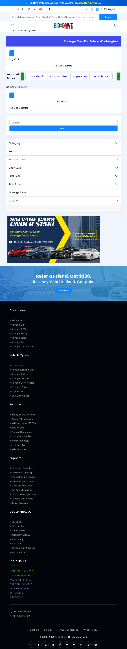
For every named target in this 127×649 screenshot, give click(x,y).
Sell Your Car (18, 552)
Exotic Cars (17, 365)
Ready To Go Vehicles (23, 414)
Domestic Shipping (21, 472)
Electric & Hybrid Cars (23, 369)
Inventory (25, 30)
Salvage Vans (18, 337)
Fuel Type (15, 176)
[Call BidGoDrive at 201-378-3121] (87, 9)
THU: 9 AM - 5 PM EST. (21, 584)
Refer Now (63, 290)
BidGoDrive (61, 637)
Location (14, 200)
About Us (16, 521)
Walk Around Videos (22, 436)
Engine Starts (80, 76)
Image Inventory (20, 440)
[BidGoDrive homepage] (63, 25)
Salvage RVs (17, 342)
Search (108, 16)
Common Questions (22, 468)
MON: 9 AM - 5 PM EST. (21, 571)
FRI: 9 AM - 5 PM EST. (20, 588)
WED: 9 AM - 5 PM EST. (21, 579)
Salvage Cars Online (22, 498)
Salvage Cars (18, 324)
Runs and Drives (58, 76)
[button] (12, 9)
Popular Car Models (21, 432)
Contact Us (17, 526)
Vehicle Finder (18, 449)
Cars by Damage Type (23, 494)
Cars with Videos (20, 395)
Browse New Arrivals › (87, 3)
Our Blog (34, 629)
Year (11, 151)
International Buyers (22, 481)
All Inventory (18, 320)
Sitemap (48, 629)
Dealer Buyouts (19, 503)
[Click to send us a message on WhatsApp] (92, 9)
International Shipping (23, 477)
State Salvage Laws (21, 485)
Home (16, 30)
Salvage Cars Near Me (23, 548)
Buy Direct (16, 543)
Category (14, 143)
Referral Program (20, 534)
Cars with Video (101, 76)
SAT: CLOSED (16, 592)
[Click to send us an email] (97, 9)
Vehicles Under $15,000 (23, 423)
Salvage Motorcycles (22, 346)
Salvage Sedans (19, 374)
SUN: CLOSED (16, 597)
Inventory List (18, 445)
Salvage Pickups (20, 333)
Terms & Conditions (67, 629)
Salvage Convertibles (22, 382)
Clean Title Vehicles (22, 419)
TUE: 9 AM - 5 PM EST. (21, 575)
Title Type (15, 184)
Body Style (15, 168)
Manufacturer (17, 159)
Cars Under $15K (36, 76)
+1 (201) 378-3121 (22, 611)
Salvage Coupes (20, 378)
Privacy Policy (90, 629)
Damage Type (17, 192)
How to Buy (17, 539)
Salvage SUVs (18, 329)
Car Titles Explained (21, 490)
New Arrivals (17, 427)
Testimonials (18, 530)
